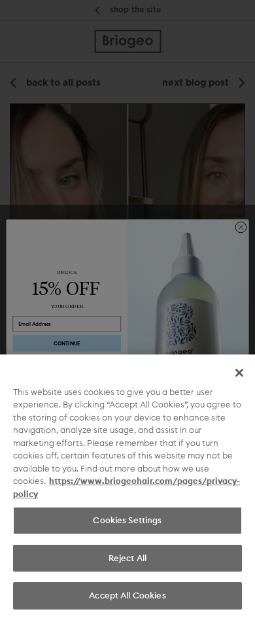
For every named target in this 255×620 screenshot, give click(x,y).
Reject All (127, 558)
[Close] (239, 372)
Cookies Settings (127, 520)
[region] (127, 487)
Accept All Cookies (127, 595)
